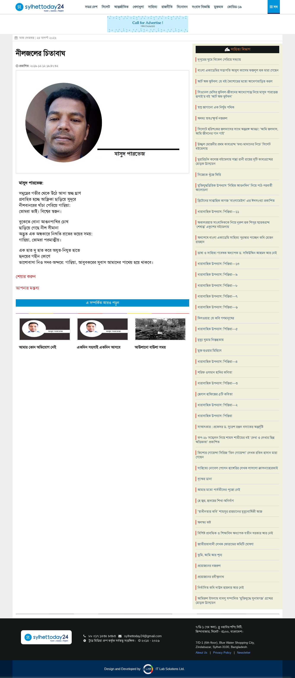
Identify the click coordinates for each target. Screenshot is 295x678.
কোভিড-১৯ (234, 7)
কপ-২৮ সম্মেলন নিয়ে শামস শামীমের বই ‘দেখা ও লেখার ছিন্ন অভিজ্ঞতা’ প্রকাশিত (235, 439)
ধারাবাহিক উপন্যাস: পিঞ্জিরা (215, 416)
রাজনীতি (167, 7)
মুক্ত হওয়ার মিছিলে (210, 350)
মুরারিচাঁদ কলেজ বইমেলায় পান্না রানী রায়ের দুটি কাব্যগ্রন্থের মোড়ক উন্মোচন (234, 161)
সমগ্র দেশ (91, 7)
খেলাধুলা (138, 7)
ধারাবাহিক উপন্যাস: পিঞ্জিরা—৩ (218, 383)
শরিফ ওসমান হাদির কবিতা (215, 372)
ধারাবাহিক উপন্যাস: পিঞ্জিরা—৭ (217, 296)
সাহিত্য (152, 7)
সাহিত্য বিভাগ (240, 49)
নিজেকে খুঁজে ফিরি (209, 174)
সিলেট (106, 7)
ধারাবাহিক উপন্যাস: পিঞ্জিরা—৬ (218, 307)
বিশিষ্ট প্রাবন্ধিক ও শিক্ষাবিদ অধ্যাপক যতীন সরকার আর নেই (235, 533)
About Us (202, 652)
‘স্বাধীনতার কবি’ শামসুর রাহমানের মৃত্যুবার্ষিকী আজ (230, 511)
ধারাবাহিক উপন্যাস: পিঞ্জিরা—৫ (218, 329)
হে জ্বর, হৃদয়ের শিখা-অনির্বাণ (216, 500)
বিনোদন (182, 7)
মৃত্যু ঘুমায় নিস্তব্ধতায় (211, 339)
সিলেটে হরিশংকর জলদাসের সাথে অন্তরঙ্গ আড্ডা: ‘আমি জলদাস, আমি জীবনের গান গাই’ (237, 131)
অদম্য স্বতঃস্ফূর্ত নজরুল (212, 118)
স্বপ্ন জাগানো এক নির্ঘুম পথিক (216, 107)
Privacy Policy (222, 652)
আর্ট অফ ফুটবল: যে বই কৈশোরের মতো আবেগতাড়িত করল (235, 81)
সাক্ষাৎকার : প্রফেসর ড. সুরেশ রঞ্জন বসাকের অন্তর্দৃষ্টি (230, 427)
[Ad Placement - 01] (147, 24)
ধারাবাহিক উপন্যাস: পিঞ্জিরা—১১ (218, 211)
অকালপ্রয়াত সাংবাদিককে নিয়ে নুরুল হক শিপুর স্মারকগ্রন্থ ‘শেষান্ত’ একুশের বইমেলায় (233, 224)
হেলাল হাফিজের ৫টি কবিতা (215, 394)
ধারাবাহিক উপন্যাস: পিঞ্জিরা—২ (218, 405)
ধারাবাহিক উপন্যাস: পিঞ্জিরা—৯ (218, 274)
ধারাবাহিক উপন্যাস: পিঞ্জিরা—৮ (218, 285)
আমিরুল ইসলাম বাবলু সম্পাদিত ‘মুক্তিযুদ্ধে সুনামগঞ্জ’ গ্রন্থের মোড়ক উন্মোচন (234, 600)
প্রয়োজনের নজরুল (209, 565)
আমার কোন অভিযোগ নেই (37, 347)
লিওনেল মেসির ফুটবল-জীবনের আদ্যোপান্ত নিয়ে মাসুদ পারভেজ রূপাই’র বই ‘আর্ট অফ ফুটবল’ (237, 94)
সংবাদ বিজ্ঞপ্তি (201, 7)
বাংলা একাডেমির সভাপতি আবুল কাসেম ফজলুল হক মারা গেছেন (238, 70)
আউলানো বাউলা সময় (150, 347)
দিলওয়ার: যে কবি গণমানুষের (216, 318)
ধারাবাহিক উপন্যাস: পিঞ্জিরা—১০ (218, 263)
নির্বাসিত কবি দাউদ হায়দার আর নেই (221, 587)
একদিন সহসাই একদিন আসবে (99, 347)
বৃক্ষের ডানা (205, 479)
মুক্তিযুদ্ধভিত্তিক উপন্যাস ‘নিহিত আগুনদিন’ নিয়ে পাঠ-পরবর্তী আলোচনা (234, 187)
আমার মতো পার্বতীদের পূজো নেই (219, 489)
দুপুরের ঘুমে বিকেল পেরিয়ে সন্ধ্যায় (219, 59)
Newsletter (243, 652)
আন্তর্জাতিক (121, 7)
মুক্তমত (218, 7)
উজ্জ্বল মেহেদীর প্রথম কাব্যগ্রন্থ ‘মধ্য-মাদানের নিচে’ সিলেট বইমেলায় (233, 146)
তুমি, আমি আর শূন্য (210, 555)
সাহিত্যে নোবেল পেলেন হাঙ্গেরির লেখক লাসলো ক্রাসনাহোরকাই (238, 468)
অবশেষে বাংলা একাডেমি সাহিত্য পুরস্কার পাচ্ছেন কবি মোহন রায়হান (234, 239)
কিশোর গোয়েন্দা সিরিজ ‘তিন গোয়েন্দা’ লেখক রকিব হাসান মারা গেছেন (236, 454)
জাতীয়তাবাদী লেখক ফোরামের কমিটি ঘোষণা (226, 544)
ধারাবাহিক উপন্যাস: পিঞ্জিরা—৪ (218, 361)
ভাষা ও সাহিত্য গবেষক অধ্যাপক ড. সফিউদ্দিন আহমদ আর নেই (237, 253)
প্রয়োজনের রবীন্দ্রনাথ (211, 577)
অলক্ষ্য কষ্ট (204, 522)
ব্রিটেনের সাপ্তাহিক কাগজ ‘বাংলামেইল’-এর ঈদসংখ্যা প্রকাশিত (236, 200)
